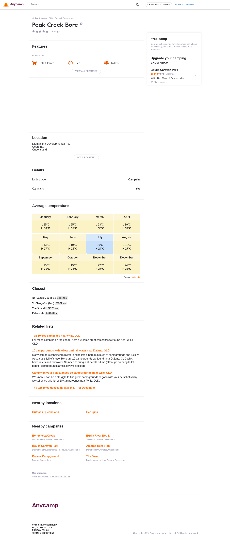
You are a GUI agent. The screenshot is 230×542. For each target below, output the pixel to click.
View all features (86, 71)
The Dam (92, 456)
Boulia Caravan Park (45, 445)
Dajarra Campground (45, 456)
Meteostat (136, 277)
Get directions (86, 157)
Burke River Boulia (98, 435)
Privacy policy (40, 530)
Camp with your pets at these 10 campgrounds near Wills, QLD (72, 372)
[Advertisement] (86, 104)
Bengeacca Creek (43, 435)
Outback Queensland (64, 18)
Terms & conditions (43, 533)
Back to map (41, 18)
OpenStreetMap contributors (57, 476)
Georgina (92, 412)
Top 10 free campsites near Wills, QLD (56, 335)
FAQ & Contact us (42, 527)
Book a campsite (184, 5)
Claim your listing (158, 5)
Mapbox (38, 476)
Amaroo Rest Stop (98, 445)
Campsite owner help (44, 525)
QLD (51, 18)
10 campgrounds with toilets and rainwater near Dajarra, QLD (71, 350)
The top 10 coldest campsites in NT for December (63, 387)
